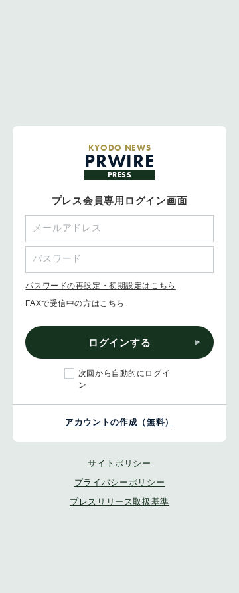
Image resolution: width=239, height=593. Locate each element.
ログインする (119, 342)
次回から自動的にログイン (124, 378)
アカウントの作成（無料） (119, 422)
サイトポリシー (119, 463)
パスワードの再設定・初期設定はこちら (100, 286)
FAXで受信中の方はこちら (75, 303)
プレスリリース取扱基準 (119, 502)
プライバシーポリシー (119, 482)
